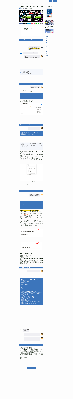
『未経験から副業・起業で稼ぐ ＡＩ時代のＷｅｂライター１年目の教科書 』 (31, 376)
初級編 (25, 8)
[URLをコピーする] (41, 23)
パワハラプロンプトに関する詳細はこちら (24, 214)
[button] (21, 23)
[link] (47, 36)
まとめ (23, 34)
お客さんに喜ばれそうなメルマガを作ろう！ (27, 28)
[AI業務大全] (20, 1)
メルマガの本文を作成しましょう (26, 33)
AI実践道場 (21, 8)
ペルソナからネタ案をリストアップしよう (27, 29)
